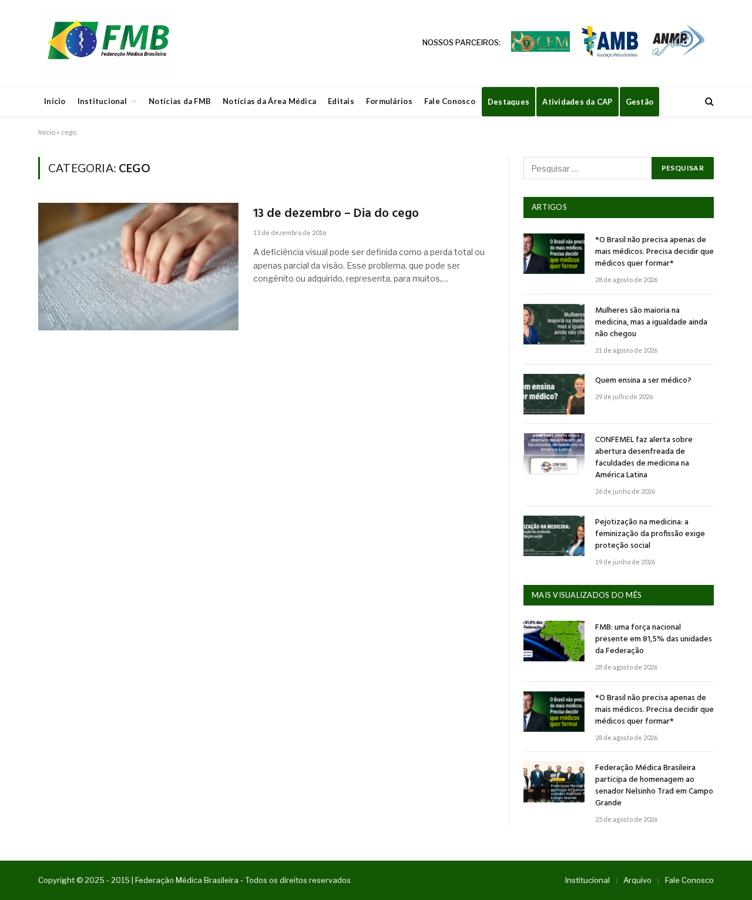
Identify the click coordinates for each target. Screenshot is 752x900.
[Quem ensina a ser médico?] (554, 394)
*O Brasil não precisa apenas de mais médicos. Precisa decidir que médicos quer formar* (654, 252)
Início (55, 101)
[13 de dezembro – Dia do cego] (138, 266)
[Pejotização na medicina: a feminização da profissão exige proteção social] (554, 536)
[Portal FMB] (107, 43)
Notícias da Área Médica (269, 101)
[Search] (708, 101)
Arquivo (637, 880)
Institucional (102, 101)
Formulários (389, 101)
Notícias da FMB (180, 101)
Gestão (640, 101)
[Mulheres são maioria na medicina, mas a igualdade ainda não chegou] (554, 324)
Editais (341, 101)
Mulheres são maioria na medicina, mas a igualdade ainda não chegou (651, 322)
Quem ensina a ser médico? (643, 381)
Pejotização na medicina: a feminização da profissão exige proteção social (650, 534)
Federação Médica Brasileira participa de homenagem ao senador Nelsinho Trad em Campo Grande (654, 785)
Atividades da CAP (577, 101)
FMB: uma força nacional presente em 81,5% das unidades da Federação (653, 639)
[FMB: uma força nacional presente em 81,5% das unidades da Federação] (554, 641)
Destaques (508, 101)
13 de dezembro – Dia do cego (336, 214)
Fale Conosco (449, 101)
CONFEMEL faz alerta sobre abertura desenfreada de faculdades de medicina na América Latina (644, 457)
